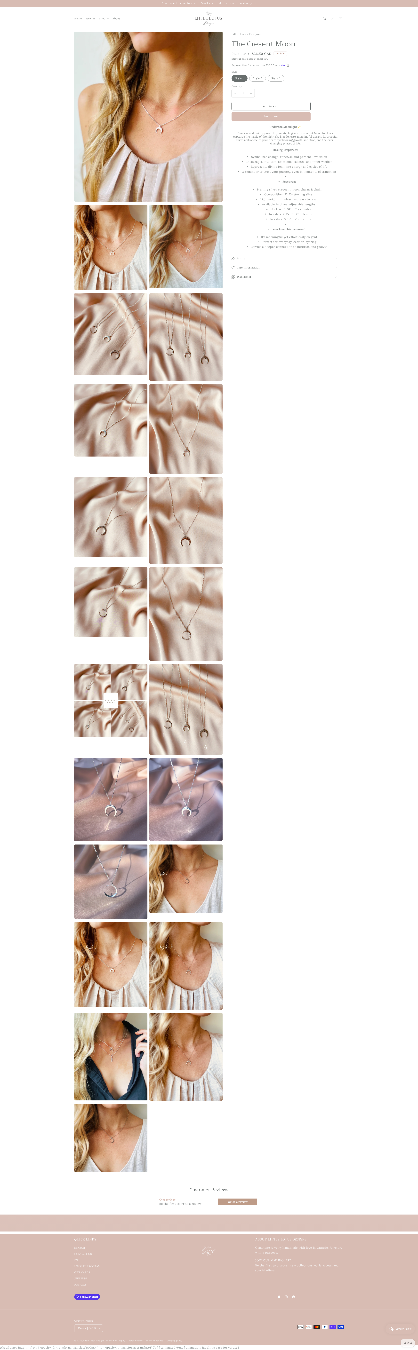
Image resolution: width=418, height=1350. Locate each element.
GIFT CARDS (82, 1272)
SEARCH (79, 1247)
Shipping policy (174, 1340)
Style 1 (239, 78)
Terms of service (154, 1340)
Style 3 (276, 78)
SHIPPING (80, 1278)
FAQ (76, 1260)
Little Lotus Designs (93, 1340)
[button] (103, 18)
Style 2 (257, 78)
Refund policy (136, 1340)
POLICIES (80, 1284)
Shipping (236, 58)
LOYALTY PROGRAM (87, 1266)
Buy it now (271, 116)
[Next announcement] (342, 3)
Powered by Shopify (115, 1340)
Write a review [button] (238, 1201)
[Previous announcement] (75, 3)
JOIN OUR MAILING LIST (273, 1260)
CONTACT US (83, 1253)
